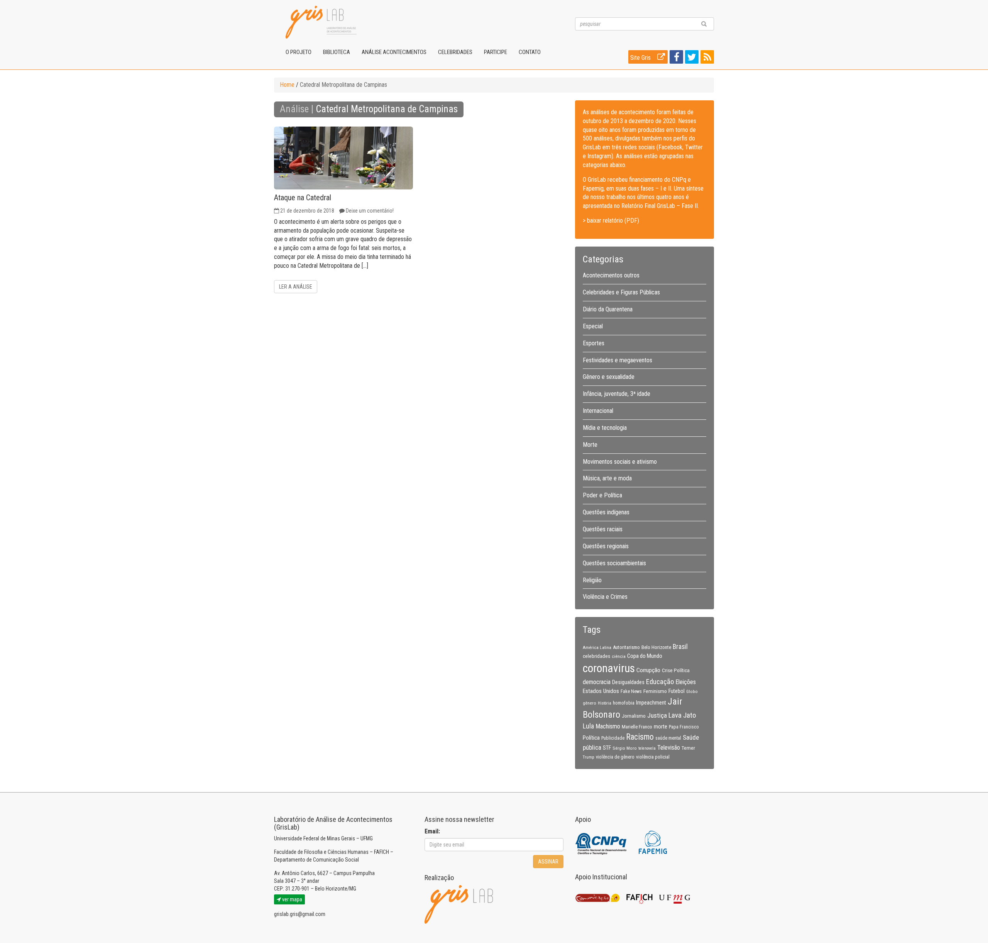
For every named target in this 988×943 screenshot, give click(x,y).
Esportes (593, 343)
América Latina (597, 647)
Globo (692, 691)
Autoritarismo (626, 647)
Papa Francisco (684, 727)
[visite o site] (601, 841)
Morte (590, 444)
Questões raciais (603, 529)
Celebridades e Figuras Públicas (621, 292)
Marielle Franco (637, 727)
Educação (660, 682)
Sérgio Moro (624, 748)
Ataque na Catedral (302, 197)
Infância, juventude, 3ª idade (616, 393)
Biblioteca (336, 52)
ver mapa (291, 899)
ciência (619, 656)
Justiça (657, 715)
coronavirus (609, 668)
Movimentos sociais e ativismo (620, 461)
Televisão (668, 747)
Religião (592, 580)
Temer (688, 748)
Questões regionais (606, 546)
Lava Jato (682, 715)
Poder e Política (602, 495)
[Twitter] (691, 58)
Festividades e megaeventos (617, 360)
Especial (593, 326)
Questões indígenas (606, 512)
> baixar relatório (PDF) (611, 220)
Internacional (598, 410)
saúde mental (668, 738)
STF (607, 748)
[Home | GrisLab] (321, 22)
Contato (530, 52)
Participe (495, 52)
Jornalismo (634, 716)
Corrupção (648, 670)
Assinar (548, 862)
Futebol (676, 691)
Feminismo (655, 691)
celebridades (596, 656)
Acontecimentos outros (611, 275)
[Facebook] (675, 58)
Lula (588, 726)
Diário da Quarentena (608, 309)
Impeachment (651, 703)
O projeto (298, 52)
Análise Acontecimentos (394, 52)
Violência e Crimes (605, 596)
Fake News (631, 691)
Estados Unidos (601, 691)
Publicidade (612, 738)
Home (287, 84)
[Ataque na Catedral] (343, 158)
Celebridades (455, 52)
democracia (597, 682)
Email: (432, 831)
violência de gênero (615, 757)
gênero (589, 703)
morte (660, 726)
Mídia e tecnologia (605, 427)
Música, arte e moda (607, 478)
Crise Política (676, 670)
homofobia (623, 703)
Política (591, 737)
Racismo (640, 737)
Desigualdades (628, 682)
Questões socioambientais (614, 563)
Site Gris (641, 57)
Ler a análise (295, 287)
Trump (588, 757)
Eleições (685, 682)
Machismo (608, 726)
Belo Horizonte (656, 647)
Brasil (680, 647)
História (604, 703)
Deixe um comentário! (370, 211)
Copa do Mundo (644, 655)
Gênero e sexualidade (608, 376)
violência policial (653, 757)
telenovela (647, 748)
